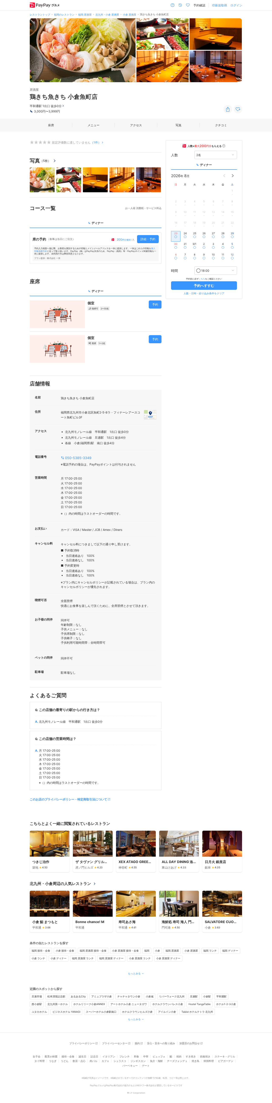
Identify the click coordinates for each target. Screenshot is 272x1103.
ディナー (206, 165)
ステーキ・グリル (225, 1056)
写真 (178, 125)
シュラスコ (119, 1061)
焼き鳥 (195, 1061)
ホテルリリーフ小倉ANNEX (89, 1004)
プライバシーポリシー (82, 1043)
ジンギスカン (138, 1061)
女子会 (36, 1056)
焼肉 (178, 1056)
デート (146, 1065)
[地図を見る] (150, 414)
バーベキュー (130, 1065)
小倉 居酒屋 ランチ (140, 958)
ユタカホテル (39, 1011)
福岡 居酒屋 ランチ (83, 958)
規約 (137, 1043)
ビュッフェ (159, 1056)
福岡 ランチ (210, 950)
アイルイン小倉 (167, 1011)
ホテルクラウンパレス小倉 (167, 1004)
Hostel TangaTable (199, 1004)
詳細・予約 (147, 239)
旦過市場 (37, 996)
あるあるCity (78, 996)
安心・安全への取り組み (161, 1043)
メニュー (93, 125)
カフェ (105, 1061)
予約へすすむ (204, 285)
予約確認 (199, 5)
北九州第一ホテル (57, 1004)
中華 (145, 1056)
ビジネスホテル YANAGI (66, 1011)
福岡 (146, 950)
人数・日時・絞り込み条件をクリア (204, 293)
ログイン (236, 5)
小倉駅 (207, 996)
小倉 (157, 950)
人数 (174, 155)
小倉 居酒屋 (191, 950)
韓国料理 (209, 1061)
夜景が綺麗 (51, 1056)
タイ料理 (39, 1061)
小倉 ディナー (59, 958)
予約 (155, 304)
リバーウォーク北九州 (171, 996)
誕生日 (82, 1056)
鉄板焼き (205, 1056)
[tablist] (96, 224)
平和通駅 (221, 996)
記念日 (94, 1056)
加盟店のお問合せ (189, 1043)
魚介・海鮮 (156, 1061)
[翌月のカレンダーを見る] (232, 175)
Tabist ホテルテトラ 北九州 (197, 1011)
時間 (174, 270)
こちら (202, 278)
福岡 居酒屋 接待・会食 (93, 950)
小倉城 (149, 996)
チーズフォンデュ (177, 1061)
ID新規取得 (219, 5)
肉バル (93, 1061)
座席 (51, 125)
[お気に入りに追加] (238, 109)
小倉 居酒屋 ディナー (168, 958)
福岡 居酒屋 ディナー (111, 958)
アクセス (136, 125)
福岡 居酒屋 (172, 950)
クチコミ (221, 125)
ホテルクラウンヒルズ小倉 (137, 1011)
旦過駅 (194, 996)
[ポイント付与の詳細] (223, 146)
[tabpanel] (96, 248)
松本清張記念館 (56, 996)
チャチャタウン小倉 (128, 996)
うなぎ (53, 1061)
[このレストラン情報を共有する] (228, 109)
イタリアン (108, 1056)
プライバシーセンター (115, 1043)
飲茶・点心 (79, 1061)
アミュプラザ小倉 (101, 996)
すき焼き (191, 1056)
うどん (64, 1061)
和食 (136, 1056)
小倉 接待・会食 (65, 950)
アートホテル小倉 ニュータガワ (128, 1004)
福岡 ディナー (230, 950)
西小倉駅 (37, 1004)
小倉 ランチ (38, 958)
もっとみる (134, 973)
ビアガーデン (225, 1061)
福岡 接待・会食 (41, 950)
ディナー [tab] (97, 223)
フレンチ (124, 1056)
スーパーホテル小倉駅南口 (101, 1011)
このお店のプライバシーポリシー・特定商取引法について (68, 799)
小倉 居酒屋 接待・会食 (125, 950)
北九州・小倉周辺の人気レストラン (60, 883)
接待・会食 (68, 1056)
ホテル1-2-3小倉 (226, 1004)
